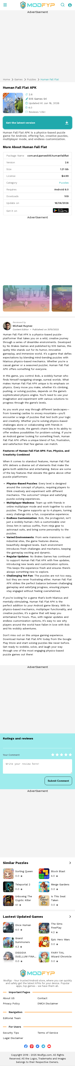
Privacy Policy (11, 1003)
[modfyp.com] (37, 5)
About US (9, 998)
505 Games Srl (38, 98)
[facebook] (26, 1047)
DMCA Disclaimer (48, 1003)
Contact (42, 998)
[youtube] (49, 1047)
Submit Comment (58, 780)
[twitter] (37, 1047)
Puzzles (31, 79)
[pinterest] (31, 1046)
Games (18, 79)
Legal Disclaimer (13, 1038)
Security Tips (11, 1032)
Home (6, 79)
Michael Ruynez (22, 325)
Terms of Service (48, 1032)
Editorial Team (12, 1018)
